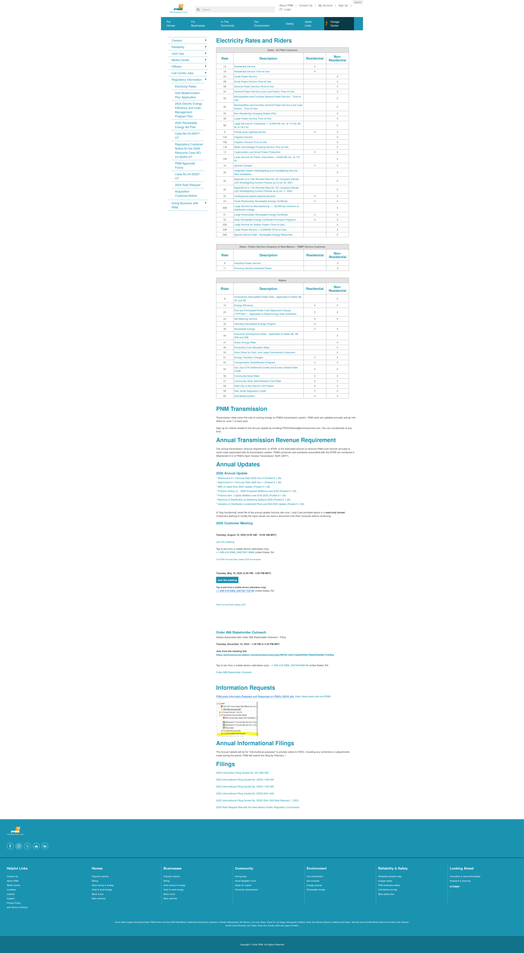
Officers (177, 66)
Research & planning (460, 880)
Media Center (180, 60)
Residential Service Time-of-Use (252, 71)
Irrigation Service (243, 137)
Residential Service (244, 66)
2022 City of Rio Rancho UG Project (253, 386)
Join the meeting (225, 542)
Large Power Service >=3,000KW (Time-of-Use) (260, 229)
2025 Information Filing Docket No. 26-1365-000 (242, 772)
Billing (95, 880)
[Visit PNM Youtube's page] (37, 845)
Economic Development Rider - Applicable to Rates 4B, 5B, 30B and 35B (266, 335)
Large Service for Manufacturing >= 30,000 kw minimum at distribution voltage (266, 207)
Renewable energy (316, 889)
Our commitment (315, 876)
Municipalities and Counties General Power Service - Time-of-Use (267, 98)
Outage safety (385, 880)
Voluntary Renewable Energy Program (255, 323)
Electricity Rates (185, 86)
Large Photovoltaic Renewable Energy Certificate (261, 214)
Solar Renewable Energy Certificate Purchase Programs (265, 219)
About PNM (12, 880)
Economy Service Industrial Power (253, 268)
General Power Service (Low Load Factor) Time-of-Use (264, 91)
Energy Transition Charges (248, 357)
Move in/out (97, 894)
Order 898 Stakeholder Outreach (234, 672)
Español (357, 2)
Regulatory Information (187, 79)
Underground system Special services (255, 196)
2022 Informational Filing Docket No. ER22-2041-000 (245, 793)
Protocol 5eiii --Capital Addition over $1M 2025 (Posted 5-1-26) (252, 495)
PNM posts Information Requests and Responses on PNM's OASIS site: (255, 696)
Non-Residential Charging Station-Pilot (255, 113)
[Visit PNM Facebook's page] (11, 845)
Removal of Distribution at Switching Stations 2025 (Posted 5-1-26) (254, 499)
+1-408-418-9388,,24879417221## (235, 590)
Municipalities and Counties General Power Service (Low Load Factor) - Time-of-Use (268, 106)
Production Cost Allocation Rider (252, 347)
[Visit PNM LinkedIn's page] (46, 845)
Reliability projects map (389, 876)
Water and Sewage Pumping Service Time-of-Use (261, 147)
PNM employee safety (389, 885)
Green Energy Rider (245, 342)
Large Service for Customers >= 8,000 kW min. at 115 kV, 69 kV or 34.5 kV (267, 125)
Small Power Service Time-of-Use (252, 81)
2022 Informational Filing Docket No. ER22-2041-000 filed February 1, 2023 (257, 800)
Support (11, 898)
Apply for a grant (243, 885)
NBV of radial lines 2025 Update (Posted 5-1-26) (244, 486)
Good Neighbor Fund (245, 880)
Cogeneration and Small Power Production (257, 152)
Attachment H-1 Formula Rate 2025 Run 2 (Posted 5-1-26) (249, 478)
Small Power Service (245, 76)
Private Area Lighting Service (250, 132)
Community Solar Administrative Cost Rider (257, 381)
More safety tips (386, 894)
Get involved (313, 880)
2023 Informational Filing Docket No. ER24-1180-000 (245, 786)
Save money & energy (103, 885)
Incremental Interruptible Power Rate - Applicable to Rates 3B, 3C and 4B (268, 298)
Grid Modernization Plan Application (187, 95)
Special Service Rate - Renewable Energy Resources (263, 234)
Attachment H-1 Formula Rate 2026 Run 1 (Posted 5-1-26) (249, 482)
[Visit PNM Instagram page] (19, 845)
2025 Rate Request (187, 185)
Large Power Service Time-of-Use (252, 118)
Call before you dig (387, 889)
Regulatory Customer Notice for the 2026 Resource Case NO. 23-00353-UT (189, 150)
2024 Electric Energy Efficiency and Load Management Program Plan (188, 109)
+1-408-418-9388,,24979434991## (289, 665)
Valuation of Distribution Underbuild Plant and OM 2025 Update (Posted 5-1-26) (261, 504)
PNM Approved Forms (185, 165)
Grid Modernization (244, 396)
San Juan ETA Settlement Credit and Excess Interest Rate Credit (265, 369)
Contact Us (12, 876)
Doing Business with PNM (185, 205)
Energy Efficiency (243, 305)
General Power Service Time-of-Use (254, 86)
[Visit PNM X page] (28, 845)
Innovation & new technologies (465, 876)
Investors (11, 889)
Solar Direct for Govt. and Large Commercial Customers (264, 352)
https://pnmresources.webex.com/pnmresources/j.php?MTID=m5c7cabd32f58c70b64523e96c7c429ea (275, 655)
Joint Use (178, 53)
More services (98, 898)
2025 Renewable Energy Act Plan (186, 125)
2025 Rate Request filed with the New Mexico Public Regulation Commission (258, 807)
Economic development (246, 889)
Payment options (100, 876)
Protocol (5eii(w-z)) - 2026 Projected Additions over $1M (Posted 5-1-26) (257, 491)
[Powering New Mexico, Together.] (178, 8)
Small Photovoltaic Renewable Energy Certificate (261, 201)
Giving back (241, 876)
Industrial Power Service (247, 263)
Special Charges (243, 165)
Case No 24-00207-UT (188, 176)
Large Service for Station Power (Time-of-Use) (259, 224)
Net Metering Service (245, 318)
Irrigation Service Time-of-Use (250, 142)
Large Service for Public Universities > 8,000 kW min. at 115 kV (267, 158)
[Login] (281, 9)
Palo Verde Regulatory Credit (250, 391)
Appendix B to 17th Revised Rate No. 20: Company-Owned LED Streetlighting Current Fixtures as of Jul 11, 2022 (266, 189)
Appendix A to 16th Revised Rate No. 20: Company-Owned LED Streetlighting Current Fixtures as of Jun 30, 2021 (266, 180)
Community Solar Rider (247, 376)
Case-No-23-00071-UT (188, 135)
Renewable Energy (244, 329)
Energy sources (314, 885)
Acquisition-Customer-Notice (186, 193)
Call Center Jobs (182, 73)
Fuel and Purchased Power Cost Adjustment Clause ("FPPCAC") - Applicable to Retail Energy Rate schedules (265, 312)
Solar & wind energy (102, 889)
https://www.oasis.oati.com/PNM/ (313, 696)
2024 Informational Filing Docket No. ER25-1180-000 (245, 779)
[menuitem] (173, 23)
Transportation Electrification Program (254, 362)
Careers (177, 40)
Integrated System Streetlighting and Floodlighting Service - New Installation (266, 172)
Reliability (178, 47)
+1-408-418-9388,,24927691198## (235, 552)
